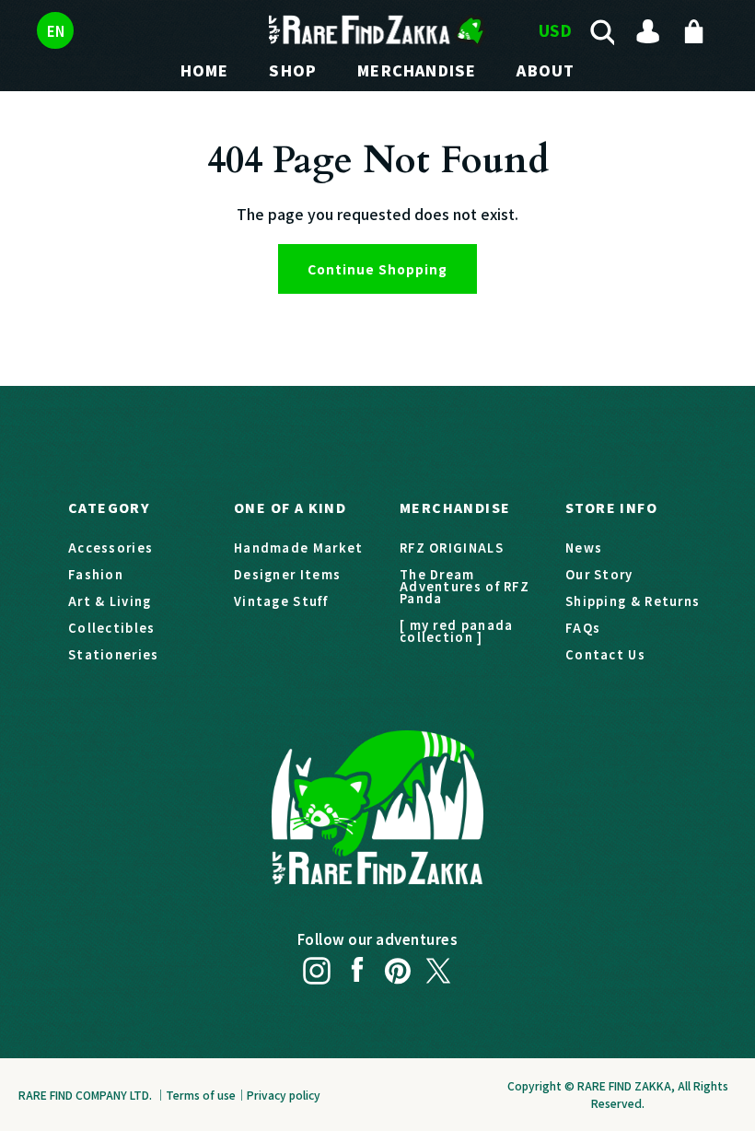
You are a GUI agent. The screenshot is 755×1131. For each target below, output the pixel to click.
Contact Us (605, 654)
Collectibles (112, 628)
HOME (204, 70)
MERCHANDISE (416, 70)
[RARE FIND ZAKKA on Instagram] (317, 965)
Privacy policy (283, 1094)
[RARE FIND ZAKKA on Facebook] (357, 965)
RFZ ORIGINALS (452, 548)
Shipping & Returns (632, 601)
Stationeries (113, 654)
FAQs (582, 628)
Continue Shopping (377, 269)
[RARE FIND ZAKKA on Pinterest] (398, 965)
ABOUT (546, 70)
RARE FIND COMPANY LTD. (85, 1094)
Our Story (599, 574)
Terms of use (201, 1094)
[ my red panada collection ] (457, 631)
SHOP (293, 70)
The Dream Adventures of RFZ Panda (464, 586)
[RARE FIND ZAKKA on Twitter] (438, 965)
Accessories (110, 548)
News (583, 548)
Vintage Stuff (281, 601)
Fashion (95, 574)
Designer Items (287, 574)
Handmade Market (299, 548)
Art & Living (110, 601)
